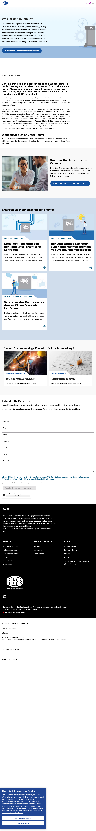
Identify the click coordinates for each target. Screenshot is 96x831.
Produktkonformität (9, 659)
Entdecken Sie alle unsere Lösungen (65, 383)
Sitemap (5, 633)
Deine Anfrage (7, 461)
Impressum (6, 644)
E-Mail (5, 454)
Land (5, 448)
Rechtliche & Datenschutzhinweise (15, 623)
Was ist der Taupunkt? (17, 19)
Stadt (5, 434)
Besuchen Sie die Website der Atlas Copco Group (20, 609)
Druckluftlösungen (63, 378)
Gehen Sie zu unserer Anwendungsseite (21, 383)
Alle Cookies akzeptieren (23, 818)
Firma (5, 428)
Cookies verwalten (9, 628)
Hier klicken (18, 496)
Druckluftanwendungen (20, 378)
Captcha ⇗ (26, 497)
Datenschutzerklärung (10, 649)
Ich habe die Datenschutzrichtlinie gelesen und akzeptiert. (25, 483)
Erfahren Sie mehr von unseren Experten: (23, 50)
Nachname (6, 421)
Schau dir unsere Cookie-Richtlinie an (22, 811)
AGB (3, 655)
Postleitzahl (6, 441)
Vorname (6, 415)
